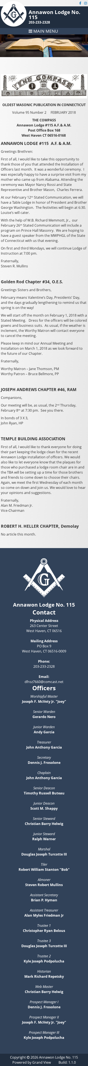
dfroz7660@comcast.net (44, 681)
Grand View (41, 1062)
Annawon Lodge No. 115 (54, 14)
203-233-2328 (39, 22)
